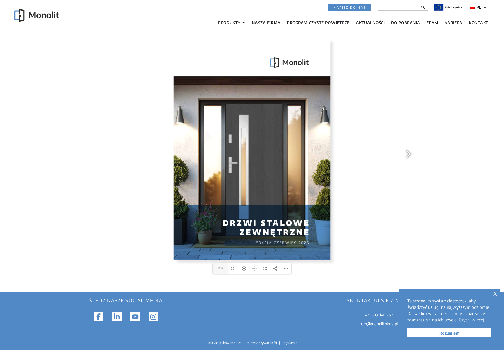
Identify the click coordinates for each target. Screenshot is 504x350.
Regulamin (290, 343)
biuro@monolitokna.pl (378, 323)
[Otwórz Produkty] (243, 23)
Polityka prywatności (261, 343)
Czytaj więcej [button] (471, 319)
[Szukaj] (423, 7)
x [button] (495, 293)
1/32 (220, 268)
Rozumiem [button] (449, 333)
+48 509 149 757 (378, 314)
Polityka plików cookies (224, 343)
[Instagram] (153, 316)
